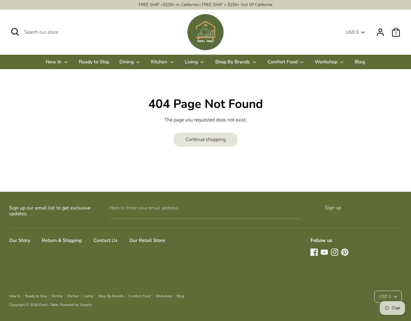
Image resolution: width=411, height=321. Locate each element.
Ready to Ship (94, 62)
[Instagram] (334, 252)
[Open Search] (15, 32)
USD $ (352, 32)
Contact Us (106, 240)
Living (192, 62)
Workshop (326, 62)
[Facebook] (314, 252)
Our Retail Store (147, 240)
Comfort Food (283, 62)
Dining (127, 62)
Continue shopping (206, 139)
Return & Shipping (62, 240)
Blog (360, 62)
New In (54, 62)
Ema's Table (48, 304)
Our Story (19, 240)
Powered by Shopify (76, 304)
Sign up (333, 207)
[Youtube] (324, 252)
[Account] (380, 29)
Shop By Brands (233, 62)
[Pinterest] (344, 252)
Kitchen (159, 62)
